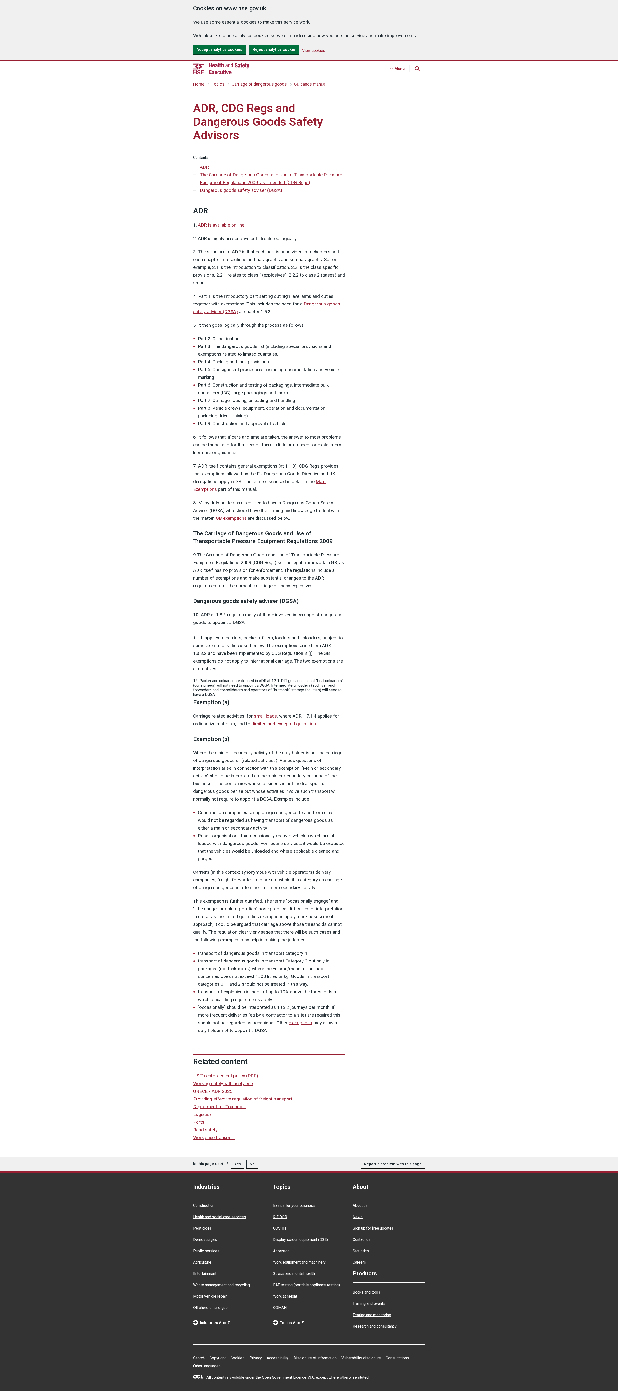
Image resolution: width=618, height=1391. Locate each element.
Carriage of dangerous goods (259, 84)
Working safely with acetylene (223, 1083)
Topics (218, 84)
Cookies (238, 1358)
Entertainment (204, 1273)
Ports (198, 1122)
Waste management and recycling (221, 1285)
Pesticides (202, 1228)
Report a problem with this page (393, 1164)
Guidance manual (310, 84)
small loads (265, 716)
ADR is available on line (221, 225)
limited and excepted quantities (284, 724)
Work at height (285, 1296)
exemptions (300, 1022)
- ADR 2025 (212, 1091)
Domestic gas (205, 1239)
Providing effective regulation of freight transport (242, 1099)
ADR (204, 167)
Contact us (362, 1239)
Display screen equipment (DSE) (300, 1239)
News (358, 1217)
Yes (237, 1164)
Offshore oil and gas (210, 1307)
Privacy (255, 1358)
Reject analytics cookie (274, 49)
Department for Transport (219, 1106)
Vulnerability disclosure (361, 1358)
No (252, 1164)
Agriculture (202, 1262)
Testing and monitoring (372, 1315)
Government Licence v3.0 (293, 1377)
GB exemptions (231, 518)
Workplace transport (214, 1137)
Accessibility (278, 1358)
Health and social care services (219, 1217)
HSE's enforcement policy (225, 1076)
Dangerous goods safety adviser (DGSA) (241, 190)
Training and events (369, 1303)
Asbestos (281, 1251)
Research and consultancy (375, 1326)
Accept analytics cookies (219, 49)
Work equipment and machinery (299, 1262)
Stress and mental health (294, 1273)
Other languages (207, 1366)
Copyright (218, 1358)
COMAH (280, 1307)
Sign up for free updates (373, 1228)
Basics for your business (294, 1205)
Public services (206, 1251)
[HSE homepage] (221, 68)
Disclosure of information (315, 1358)
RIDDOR (280, 1217)
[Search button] (417, 69)
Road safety (205, 1130)
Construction (203, 1205)
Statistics (361, 1251)
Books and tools (366, 1292)
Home (198, 84)
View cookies (313, 50)
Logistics (202, 1114)
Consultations (397, 1358)
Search (199, 1358)
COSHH (279, 1228)
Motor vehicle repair (210, 1296)
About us (360, 1205)
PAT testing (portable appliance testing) (306, 1285)
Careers (359, 1262)
